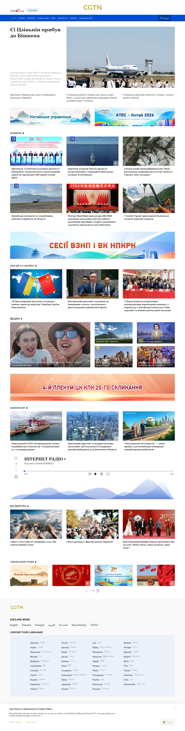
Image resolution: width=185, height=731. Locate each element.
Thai (128, 665)
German (69, 647)
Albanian (37, 642)
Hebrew (68, 661)
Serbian (131, 642)
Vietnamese (134, 684)
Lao (96, 642)
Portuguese (102, 675)
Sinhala (130, 647)
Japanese (69, 684)
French (68, 642)
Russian (100, 689)
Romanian (101, 684)
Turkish (130, 670)
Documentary (79, 624)
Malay (101, 647)
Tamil (129, 661)
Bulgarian (39, 661)
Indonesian (74, 675)
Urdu (128, 679)
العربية (51, 624)
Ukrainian (133, 675)
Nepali (98, 661)
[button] (87, 590)
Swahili (131, 656)
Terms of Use (31, 722)
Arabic (36, 647)
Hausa (67, 656)
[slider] (24, 471)
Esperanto (39, 684)
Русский (63, 624)
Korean (68, 689)
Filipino (37, 689)
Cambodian (37, 665)
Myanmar (103, 656)
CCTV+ (94, 624)
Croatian (38, 670)
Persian (99, 665)
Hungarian (70, 670)
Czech (36, 675)
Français (39, 624)
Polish (98, 670)
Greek (68, 652)
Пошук (166, 18)
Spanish (131, 652)
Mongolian (101, 652)
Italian (67, 679)
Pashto (98, 679)
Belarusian (40, 652)
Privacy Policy (15, 722)
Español (26, 624)
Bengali (36, 656)
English (14, 624)
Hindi (66, 665)
